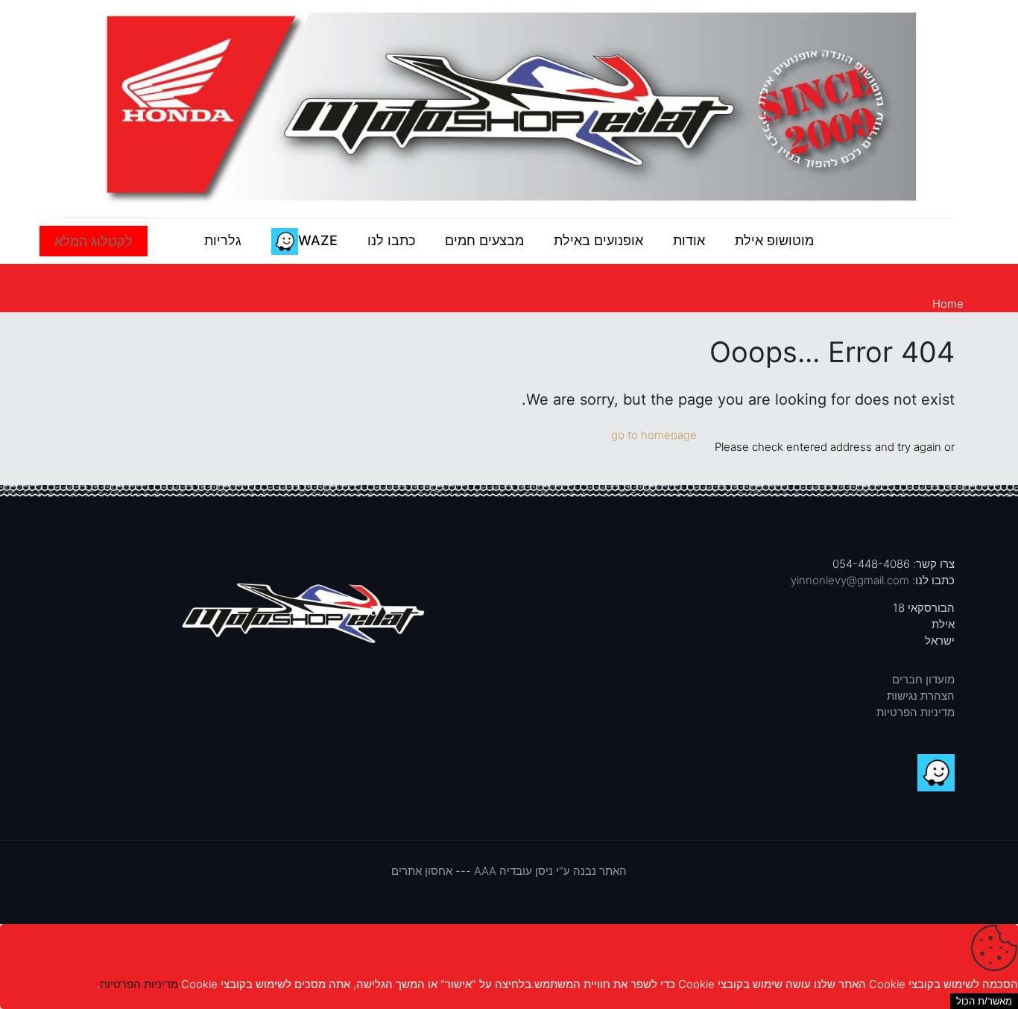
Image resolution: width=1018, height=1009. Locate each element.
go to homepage (654, 435)
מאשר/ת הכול (984, 1001)
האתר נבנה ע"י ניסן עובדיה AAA (550, 871)
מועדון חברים (923, 679)
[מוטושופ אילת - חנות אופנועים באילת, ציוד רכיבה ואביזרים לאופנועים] (509, 109)
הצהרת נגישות (921, 696)
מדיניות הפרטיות (915, 712)
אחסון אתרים (421, 871)
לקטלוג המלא (93, 241)
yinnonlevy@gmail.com (850, 580)
